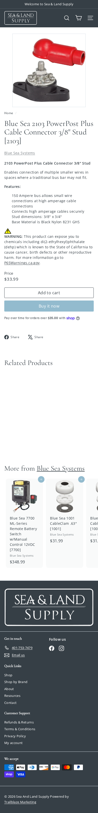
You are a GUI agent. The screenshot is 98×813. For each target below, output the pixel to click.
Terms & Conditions (19, 729)
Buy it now (49, 306)
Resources (12, 695)
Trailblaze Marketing (20, 802)
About (9, 689)
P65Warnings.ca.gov (21, 262)
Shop (8, 675)
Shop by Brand (16, 682)
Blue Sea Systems (19, 153)
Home (9, 113)
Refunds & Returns (19, 722)
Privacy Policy (15, 736)
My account (13, 743)
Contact (10, 702)
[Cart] (78, 18)
